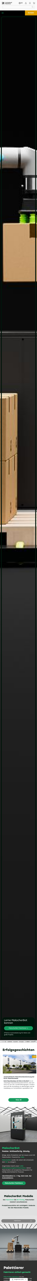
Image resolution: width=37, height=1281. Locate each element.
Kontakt (31, 13)
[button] (18, 1073)
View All (18, 1100)
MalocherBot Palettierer (18, 1028)
